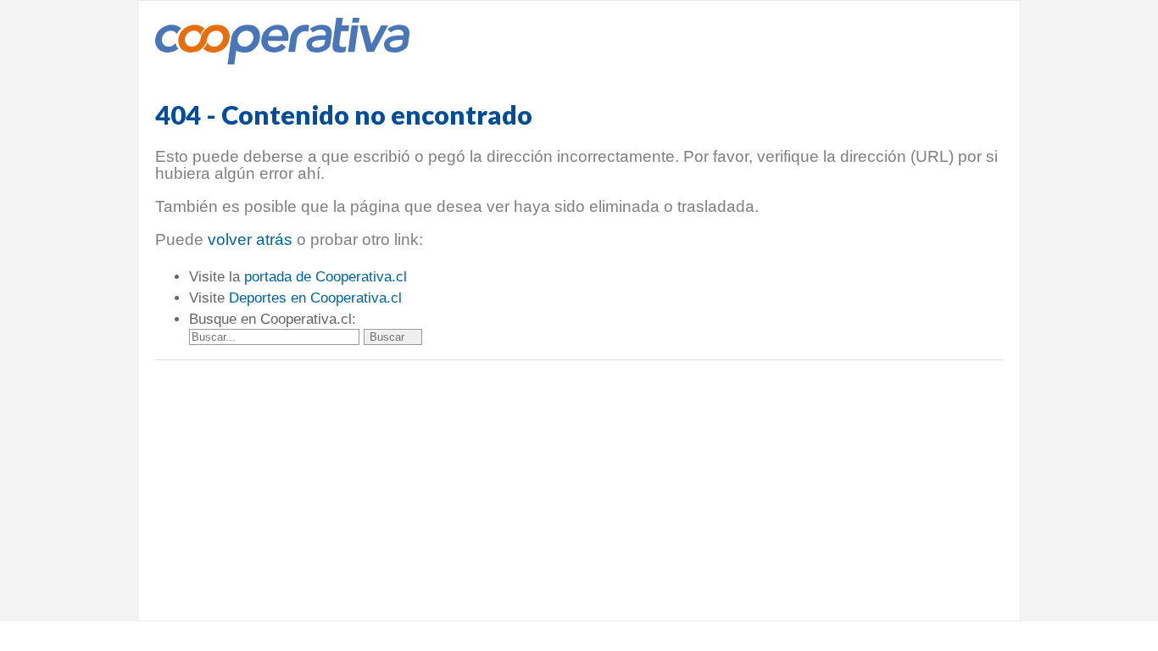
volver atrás (250, 239)
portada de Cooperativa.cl (325, 277)
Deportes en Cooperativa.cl (315, 298)
